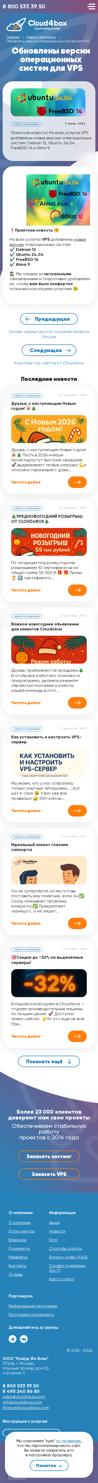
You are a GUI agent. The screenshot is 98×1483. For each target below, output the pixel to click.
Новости (57, 1231)
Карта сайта (61, 1279)
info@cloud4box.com (22, 1402)
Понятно (46, 1465)
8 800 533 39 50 (24, 6)
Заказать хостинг (49, 1156)
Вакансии (17, 1240)
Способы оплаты (65, 1248)
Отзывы (16, 1274)
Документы (19, 1248)
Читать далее (26, 482)
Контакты (17, 1265)
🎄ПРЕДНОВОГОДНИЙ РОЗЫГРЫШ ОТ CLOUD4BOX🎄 (47, 519)
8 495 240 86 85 (21, 1391)
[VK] (24, 1339)
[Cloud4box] (51, 24)
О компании (20, 1222)
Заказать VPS (49, 1174)
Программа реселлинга (31, 1314)
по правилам (68, 1441)
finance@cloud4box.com (26, 1407)
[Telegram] (12, 1339)
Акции (54, 1222)
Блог (53, 1240)
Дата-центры (22, 1231)
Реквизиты (18, 1257)
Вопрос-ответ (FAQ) (68, 1257)
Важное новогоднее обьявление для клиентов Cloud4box (45, 626)
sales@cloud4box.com (24, 1396)
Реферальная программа (33, 1306)
